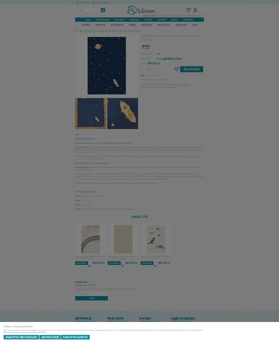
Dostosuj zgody (50, 337)
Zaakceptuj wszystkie (75, 337)
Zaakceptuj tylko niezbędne (21, 337)
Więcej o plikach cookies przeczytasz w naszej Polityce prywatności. (24, 332)
